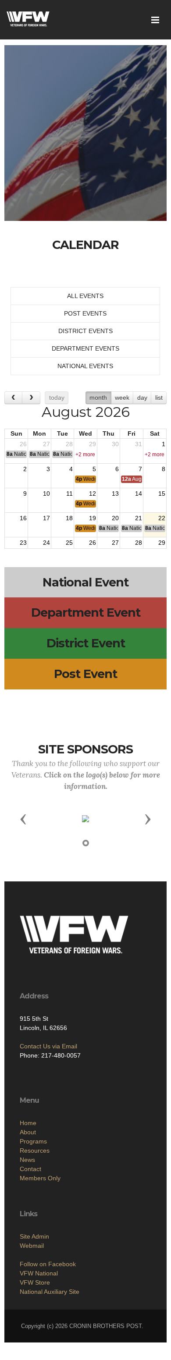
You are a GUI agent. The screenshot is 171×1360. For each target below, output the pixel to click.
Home (28, 1122)
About (28, 1132)
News (27, 1159)
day (142, 397)
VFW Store (35, 1282)
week (122, 397)
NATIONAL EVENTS (85, 365)
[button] (23, 818)
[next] (31, 397)
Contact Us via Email (48, 1046)
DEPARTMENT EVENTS (85, 348)
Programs (33, 1141)
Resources (35, 1150)
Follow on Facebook (48, 1264)
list (159, 397)
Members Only (40, 1178)
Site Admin (34, 1236)
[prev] (13, 397)
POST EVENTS (85, 313)
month (98, 397)
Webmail (32, 1245)
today (56, 397)
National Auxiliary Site (49, 1291)
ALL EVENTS (85, 295)
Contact (30, 1168)
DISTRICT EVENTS (85, 330)
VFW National (39, 1273)
